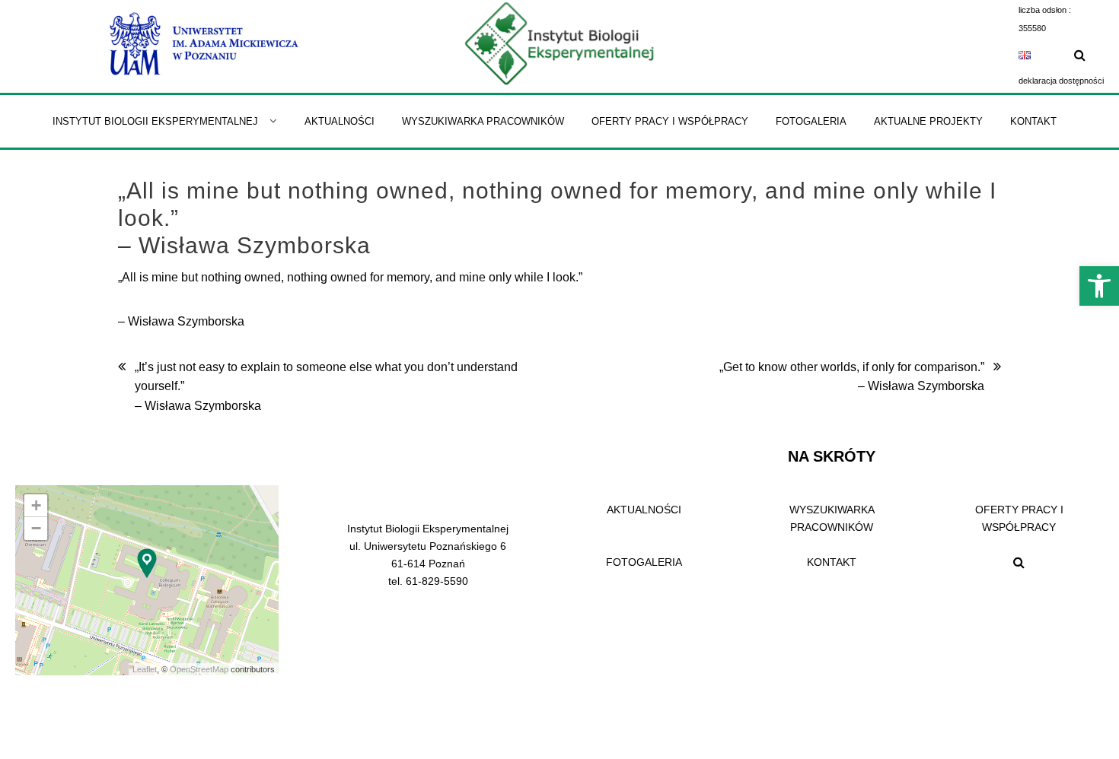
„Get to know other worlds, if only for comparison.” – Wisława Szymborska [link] (851, 376)
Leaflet (144, 669)
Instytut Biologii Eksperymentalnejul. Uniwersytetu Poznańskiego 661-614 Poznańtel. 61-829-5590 (427, 554)
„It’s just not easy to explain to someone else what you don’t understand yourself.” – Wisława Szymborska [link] (326, 386)
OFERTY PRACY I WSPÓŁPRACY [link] (1019, 518)
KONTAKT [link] (831, 562)
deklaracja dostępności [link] (1061, 80)
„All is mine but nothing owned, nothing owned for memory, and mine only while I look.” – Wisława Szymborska (557, 218)
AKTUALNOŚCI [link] (644, 509)
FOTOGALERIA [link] (644, 562)
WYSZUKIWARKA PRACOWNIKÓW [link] (832, 518)
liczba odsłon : (1045, 9)
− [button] (36, 528)
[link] (1099, 286)
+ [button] (36, 505)
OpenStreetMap (199, 669)
